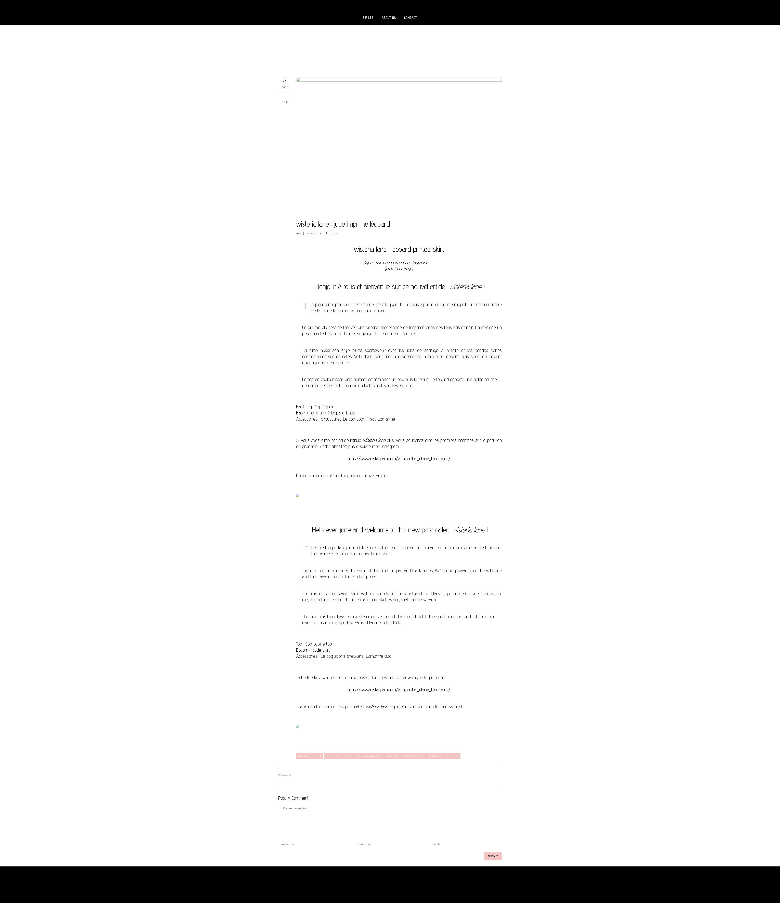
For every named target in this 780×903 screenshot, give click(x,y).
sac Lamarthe (435, 756)
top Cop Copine (452, 756)
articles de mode (313, 233)
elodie (298, 233)
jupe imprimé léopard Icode (369, 756)
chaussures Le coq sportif (309, 756)
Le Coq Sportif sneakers (413, 756)
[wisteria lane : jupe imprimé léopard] (399, 146)
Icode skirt (347, 756)
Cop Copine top (332, 756)
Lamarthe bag (392, 756)
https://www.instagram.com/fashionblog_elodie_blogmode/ (399, 459)
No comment (332, 233)
